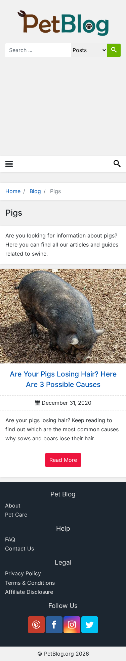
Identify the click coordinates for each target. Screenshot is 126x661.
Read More (63, 459)
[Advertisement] (63, 111)
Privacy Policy (23, 573)
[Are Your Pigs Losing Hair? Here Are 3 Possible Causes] (63, 315)
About (12, 505)
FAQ (10, 539)
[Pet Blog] (63, 22)
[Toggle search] (117, 164)
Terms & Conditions (30, 582)
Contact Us (19, 548)
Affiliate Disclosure (29, 591)
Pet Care (16, 514)
